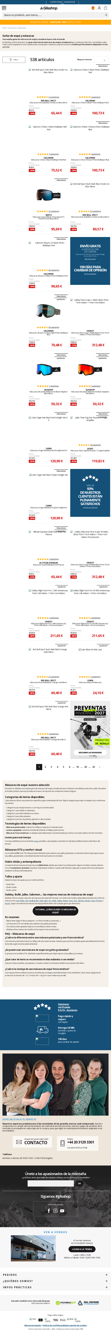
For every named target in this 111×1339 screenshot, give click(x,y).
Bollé (22, 900)
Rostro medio (11, 887)
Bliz (37, 900)
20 (85, 766)
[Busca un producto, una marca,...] (106, 15)
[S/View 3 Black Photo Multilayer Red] (90, 80)
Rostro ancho (11, 890)
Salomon (81, 900)
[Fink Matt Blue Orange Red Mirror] (48, 717)
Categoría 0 (10, 807)
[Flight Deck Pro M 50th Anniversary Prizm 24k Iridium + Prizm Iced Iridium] (90, 601)
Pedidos (10, 1274)
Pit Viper (99, 900)
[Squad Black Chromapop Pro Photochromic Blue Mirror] (48, 195)
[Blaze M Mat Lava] (90, 660)
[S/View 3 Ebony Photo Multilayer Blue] (90, 137)
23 (93, 766)
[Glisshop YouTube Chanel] (62, 1211)
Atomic (7, 903)
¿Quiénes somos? (18, 1281)
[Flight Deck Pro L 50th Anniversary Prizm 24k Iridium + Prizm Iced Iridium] (48, 601)
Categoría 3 (10, 816)
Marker (65, 900)
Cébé (41, 900)
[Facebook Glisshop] (49, 1211)
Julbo (46, 900)
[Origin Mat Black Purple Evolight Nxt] (48, 485)
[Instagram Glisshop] (55, 1211)
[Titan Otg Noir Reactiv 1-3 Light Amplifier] (90, 428)
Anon (71, 900)
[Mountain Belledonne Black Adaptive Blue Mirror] (48, 369)
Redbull (32, 900)
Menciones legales (32, 1325)
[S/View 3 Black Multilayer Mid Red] (48, 137)
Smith (54, 900)
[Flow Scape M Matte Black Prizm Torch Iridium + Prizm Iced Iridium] (90, 542)
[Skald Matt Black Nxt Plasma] (48, 542)
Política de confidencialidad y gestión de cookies (64, 1325)
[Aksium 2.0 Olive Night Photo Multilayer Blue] (48, 311)
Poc (50, 900)
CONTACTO (35, 1142)
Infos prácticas (17, 1287)
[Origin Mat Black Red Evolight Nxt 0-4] (48, 428)
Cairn (27, 900)
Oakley (59, 900)
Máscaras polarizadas (15, 827)
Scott (18, 900)
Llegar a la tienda (82, 1249)
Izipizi (93, 900)
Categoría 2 (10, 813)
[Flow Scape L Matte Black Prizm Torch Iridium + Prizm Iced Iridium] (90, 311)
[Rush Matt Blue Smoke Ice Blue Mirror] (90, 195)
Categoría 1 (10, 810)
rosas (36, 841)
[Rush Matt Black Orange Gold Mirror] (48, 660)
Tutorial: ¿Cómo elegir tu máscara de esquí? (55, 911)
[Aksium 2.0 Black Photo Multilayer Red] (48, 254)
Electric (87, 900)
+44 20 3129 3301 (80, 1142)
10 (77, 766)
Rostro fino (10, 884)
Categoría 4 (10, 819)
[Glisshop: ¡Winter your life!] (48, 8)
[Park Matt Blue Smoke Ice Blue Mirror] (48, 80)
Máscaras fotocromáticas (17, 833)
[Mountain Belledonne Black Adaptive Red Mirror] (90, 369)
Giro (75, 900)
